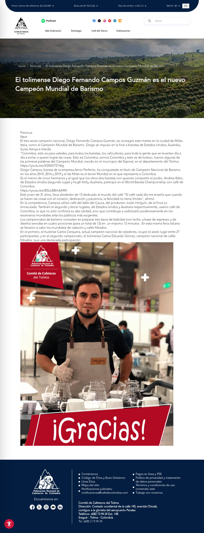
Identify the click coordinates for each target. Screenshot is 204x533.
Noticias (35, 66)
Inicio (22, 66)
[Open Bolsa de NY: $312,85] (97, 6)
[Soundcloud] (120, 20)
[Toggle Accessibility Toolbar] (9, 524)
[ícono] (99, 20)
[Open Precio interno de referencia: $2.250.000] (53, 6)
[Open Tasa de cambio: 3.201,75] (145, 6)
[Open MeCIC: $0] (179, 6)
